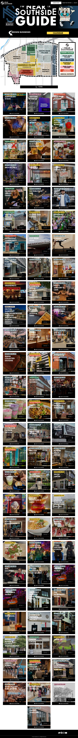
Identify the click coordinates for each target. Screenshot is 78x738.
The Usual (10, 616)
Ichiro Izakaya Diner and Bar (34, 335)
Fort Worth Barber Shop (11, 264)
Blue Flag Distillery (34, 145)
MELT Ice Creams (33, 359)
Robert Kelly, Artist (57, 452)
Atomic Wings (33, 121)
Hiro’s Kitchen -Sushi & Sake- (33, 312)
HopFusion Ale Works (59, 310)
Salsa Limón (57, 475)
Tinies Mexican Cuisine (58, 618)
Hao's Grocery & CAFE (59, 287)
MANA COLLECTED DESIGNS (10, 358)
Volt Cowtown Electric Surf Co (59, 666)
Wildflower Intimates (35, 688)
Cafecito (33, 167)
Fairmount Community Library (11, 240)
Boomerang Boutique (60, 145)
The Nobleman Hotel (59, 594)
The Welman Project (35, 618)
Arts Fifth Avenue (59, 97)
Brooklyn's (11, 167)
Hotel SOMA (11, 332)
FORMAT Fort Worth (60, 239)
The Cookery (9, 569)
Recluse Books (33, 451)
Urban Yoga (8, 664)
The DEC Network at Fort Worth (35, 570)
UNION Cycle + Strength (34, 641)
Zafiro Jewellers (34, 711)
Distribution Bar (35, 192)
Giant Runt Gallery (59, 263)
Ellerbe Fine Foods (35, 215)
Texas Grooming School (59, 547)
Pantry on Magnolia (34, 406)
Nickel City (59, 380)
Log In (75, 2)
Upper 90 (58, 639)
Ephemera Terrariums (59, 215)
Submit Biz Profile (66, 2)
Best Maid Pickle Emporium (10, 146)
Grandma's (10, 285)
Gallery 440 (35, 262)
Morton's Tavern (34, 381)
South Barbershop (11, 522)
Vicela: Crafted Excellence (34, 666)
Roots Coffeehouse (11, 475)
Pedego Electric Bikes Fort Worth (34, 430)
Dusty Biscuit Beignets (58, 193)
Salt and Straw (9, 499)
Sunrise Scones (58, 522)
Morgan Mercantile (10, 381)
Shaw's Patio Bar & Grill (35, 500)
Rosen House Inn (34, 475)
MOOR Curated (58, 359)
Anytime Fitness (33, 97)
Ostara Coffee (8, 404)
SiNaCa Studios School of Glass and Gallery (59, 502)
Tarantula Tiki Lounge (35, 546)
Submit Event (56, 2)
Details (21, 109)
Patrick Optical (8, 431)
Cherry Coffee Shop (60, 168)
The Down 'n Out (59, 569)
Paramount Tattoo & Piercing (60, 405)
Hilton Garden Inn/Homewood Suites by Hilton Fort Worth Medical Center (13, 316)
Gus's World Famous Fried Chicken (33, 292)
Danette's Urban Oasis (9, 193)
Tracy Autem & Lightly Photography (12, 642)
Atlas (7, 120)
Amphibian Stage (10, 97)
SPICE (31, 521)
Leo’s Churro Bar (60, 333)
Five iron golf (34, 239)
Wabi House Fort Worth (11, 688)
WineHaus (59, 687)
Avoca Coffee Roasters (58, 122)
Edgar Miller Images (8, 216)
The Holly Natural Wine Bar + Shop (34, 595)
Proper (8, 452)
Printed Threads (58, 428)
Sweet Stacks (8, 546)
